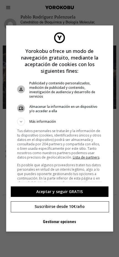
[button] (59, 121)
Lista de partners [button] (86, 157)
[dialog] (59, 128)
